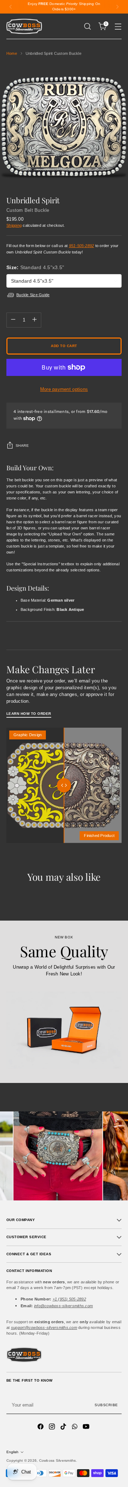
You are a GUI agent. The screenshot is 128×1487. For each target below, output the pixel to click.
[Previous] (10, 7)
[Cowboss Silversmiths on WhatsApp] (75, 1427)
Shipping (14, 225)
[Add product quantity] (34, 320)
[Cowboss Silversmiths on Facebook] (41, 1427)
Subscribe (106, 1405)
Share (22, 445)
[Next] (117, 7)
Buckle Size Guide (32, 295)
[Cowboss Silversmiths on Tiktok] (64, 1427)
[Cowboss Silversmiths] (24, 26)
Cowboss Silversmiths (57, 1460)
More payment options (64, 389)
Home (11, 53)
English (12, 1452)
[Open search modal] (87, 26)
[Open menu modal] (118, 26)
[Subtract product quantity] (13, 320)
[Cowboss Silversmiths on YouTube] (86, 1427)
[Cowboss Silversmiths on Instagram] (52, 1427)
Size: (35, 267)
